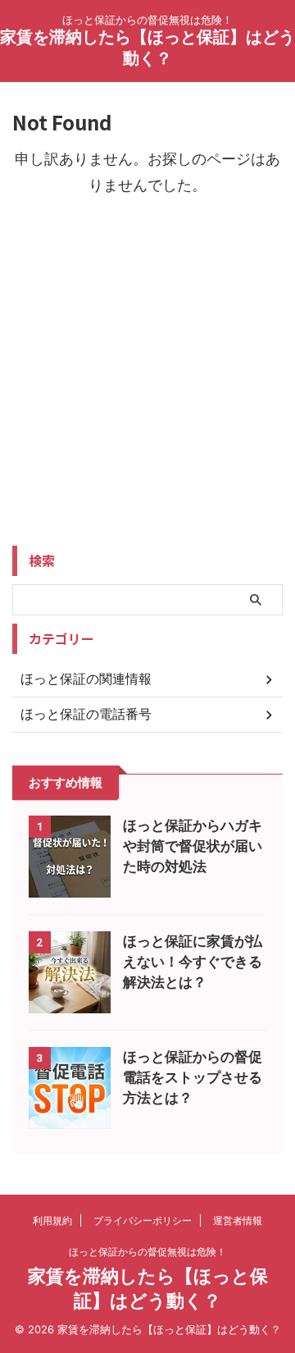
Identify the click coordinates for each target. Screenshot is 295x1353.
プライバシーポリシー (142, 1220)
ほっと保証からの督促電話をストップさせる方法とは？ (192, 1077)
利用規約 (52, 1220)
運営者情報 (237, 1220)
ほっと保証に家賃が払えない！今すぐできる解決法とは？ (192, 961)
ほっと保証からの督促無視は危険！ (147, 1252)
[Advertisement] (147, 386)
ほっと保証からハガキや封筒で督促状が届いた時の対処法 (192, 846)
